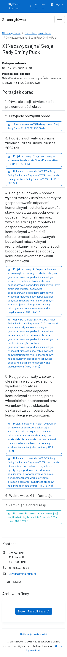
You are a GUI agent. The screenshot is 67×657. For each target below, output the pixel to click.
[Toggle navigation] (59, 19)
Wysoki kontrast (14, 6)
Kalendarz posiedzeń (38, 33)
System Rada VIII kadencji (34, 611)
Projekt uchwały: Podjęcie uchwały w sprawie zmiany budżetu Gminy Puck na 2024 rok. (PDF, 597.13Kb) (33, 160)
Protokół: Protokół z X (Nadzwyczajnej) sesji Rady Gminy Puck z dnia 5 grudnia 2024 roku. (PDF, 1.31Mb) (33, 517)
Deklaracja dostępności (33, 634)
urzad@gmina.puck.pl (22, 573)
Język (57, 4)
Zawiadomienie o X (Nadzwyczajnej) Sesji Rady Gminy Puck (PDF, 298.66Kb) (33, 126)
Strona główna (11, 33)
